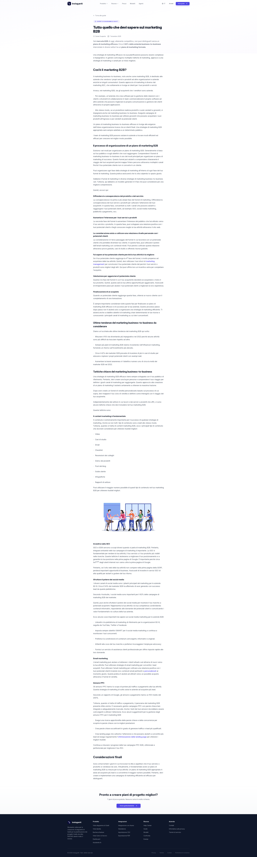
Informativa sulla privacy (177, 829)
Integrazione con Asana (126, 825)
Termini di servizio (175, 832)
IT (164, 3)
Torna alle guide (100, 15)
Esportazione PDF (124, 836)
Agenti (141, 3)
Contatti (171, 825)
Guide (145, 829)
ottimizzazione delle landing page (132, 737)
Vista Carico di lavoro (100, 836)
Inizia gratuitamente (127, 806)
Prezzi (124, 3)
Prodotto (103, 3)
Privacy (154, 852)
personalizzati (150, 671)
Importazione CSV (124, 832)
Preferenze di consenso (182, 852)
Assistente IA (97, 842)
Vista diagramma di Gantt (101, 825)
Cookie (169, 852)
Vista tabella (97, 829)
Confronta (147, 836)
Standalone (122, 829)
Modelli (132, 3)
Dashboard (96, 839)
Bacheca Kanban (98, 832)
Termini (161, 852)
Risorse (114, 3)
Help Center (148, 825)
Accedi (171, 3)
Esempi (146, 839)
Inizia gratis (181, 3)
